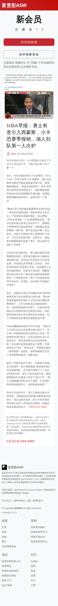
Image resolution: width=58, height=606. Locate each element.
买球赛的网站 (38, 527)
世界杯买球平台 (39, 532)
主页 (4, 527)
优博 (33, 575)
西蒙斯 (31, 441)
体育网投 (6, 566)
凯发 (33, 570)
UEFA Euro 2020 (38, 406)
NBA (13, 153)
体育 (4, 532)
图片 (4, 541)
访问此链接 (29, 42)
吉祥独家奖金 (29, 54)
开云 (33, 580)
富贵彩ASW (14, 5)
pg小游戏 (7, 585)
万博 (33, 585)
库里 (9, 441)
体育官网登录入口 (11, 561)
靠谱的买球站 (9, 575)
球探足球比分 (38, 536)
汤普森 (23, 441)
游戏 (4, 536)
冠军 (33, 566)
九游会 (34, 561)
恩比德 (15, 441)
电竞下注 (6, 580)
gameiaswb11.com (30, 479)
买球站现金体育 (10, 570)
